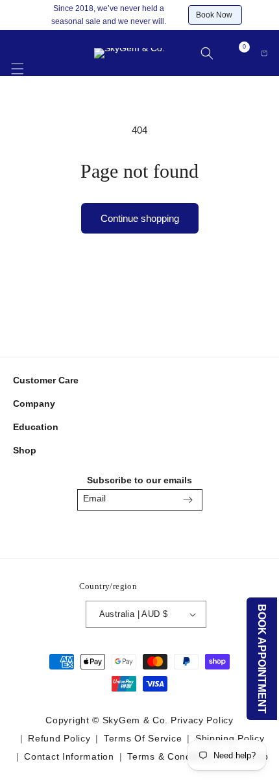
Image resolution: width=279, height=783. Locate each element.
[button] (17, 61)
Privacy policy (202, 720)
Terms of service (143, 738)
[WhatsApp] (170, 533)
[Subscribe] (188, 499)
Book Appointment (262, 659)
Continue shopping (140, 218)
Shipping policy (230, 738)
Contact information (69, 756)
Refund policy (59, 738)
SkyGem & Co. (135, 720)
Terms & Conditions (171, 756)
